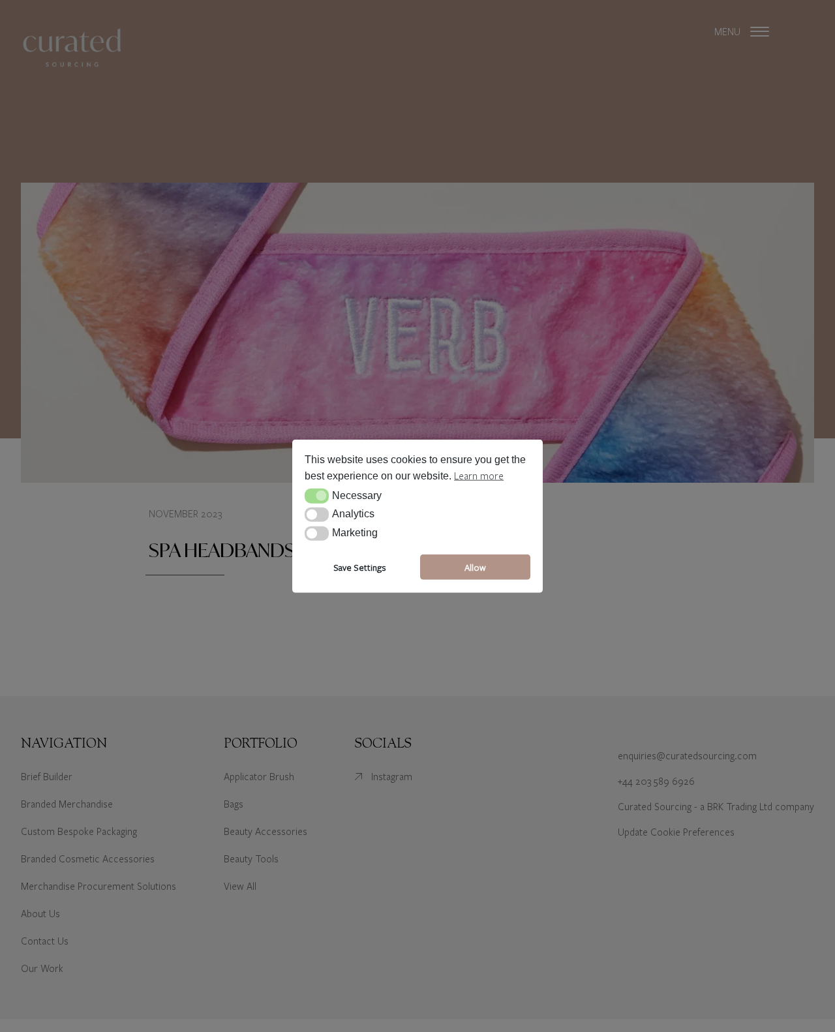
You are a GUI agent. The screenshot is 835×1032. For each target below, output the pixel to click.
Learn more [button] (479, 475)
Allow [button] (475, 567)
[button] (317, 496)
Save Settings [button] (359, 567)
